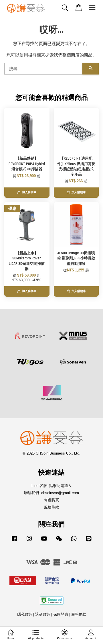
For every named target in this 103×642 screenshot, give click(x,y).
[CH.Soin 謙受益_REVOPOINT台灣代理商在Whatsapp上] (74, 541)
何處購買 (51, 500)
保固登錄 (60, 614)
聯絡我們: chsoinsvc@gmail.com (51, 493)
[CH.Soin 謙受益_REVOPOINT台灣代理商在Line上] (89, 541)
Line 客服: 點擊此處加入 (51, 486)
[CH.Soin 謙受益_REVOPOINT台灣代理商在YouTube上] (44, 541)
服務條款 (51, 507)
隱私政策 (24, 614)
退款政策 (42, 614)
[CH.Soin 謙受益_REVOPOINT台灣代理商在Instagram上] (29, 541)
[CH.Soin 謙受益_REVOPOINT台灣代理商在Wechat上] (59, 541)
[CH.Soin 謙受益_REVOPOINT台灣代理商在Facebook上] (14, 541)
